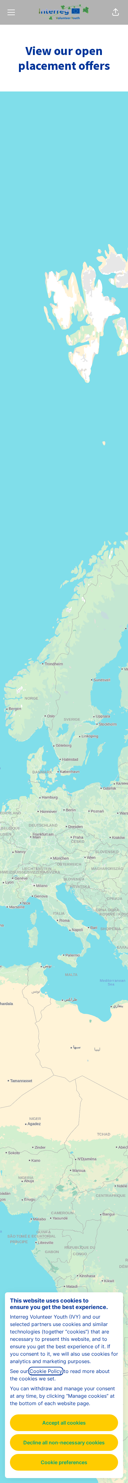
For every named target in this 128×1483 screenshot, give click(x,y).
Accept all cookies (64, 1423)
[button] (115, 12)
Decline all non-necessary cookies (64, 1442)
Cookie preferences (64, 1462)
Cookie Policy (46, 1371)
